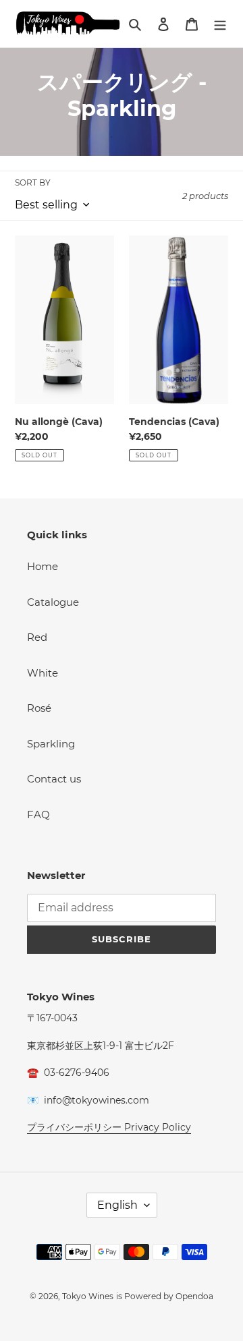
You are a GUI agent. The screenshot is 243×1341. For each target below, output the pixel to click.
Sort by (33, 182)
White (42, 672)
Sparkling (51, 743)
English (117, 1205)
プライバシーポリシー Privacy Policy (109, 1127)
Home (42, 566)
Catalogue (53, 602)
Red (37, 637)
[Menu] (220, 23)
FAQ (38, 814)
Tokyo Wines (87, 1296)
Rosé (39, 708)
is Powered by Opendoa (164, 1296)
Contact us (54, 778)
